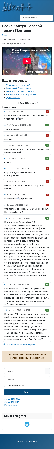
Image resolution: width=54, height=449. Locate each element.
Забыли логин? (11, 402)
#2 (5, 125)
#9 (5, 205)
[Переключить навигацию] (2, 17)
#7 (5, 181)
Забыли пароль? (12, 399)
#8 (5, 195)
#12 (5, 310)
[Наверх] (51, 446)
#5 (5, 158)
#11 (5, 284)
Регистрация (10, 405)
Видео (5, 35)
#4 (5, 145)
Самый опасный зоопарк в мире (22, 94)
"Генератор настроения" (18, 85)
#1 (5, 112)
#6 (5, 168)
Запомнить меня (15, 385)
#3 (5, 135)
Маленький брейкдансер (18, 88)
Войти (27, 392)
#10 (5, 218)
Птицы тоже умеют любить (20, 91)
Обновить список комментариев (18, 344)
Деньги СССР (13, 97)
